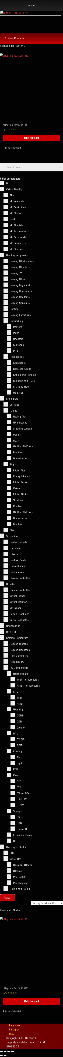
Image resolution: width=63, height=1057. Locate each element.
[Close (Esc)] (12, 1051)
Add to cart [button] (31, 138)
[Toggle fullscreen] (5, 1051)
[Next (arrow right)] (5, 1055)
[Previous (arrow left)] (1, 1055)
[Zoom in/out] (1, 1051)
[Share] (8, 1051)
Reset (7, 897)
